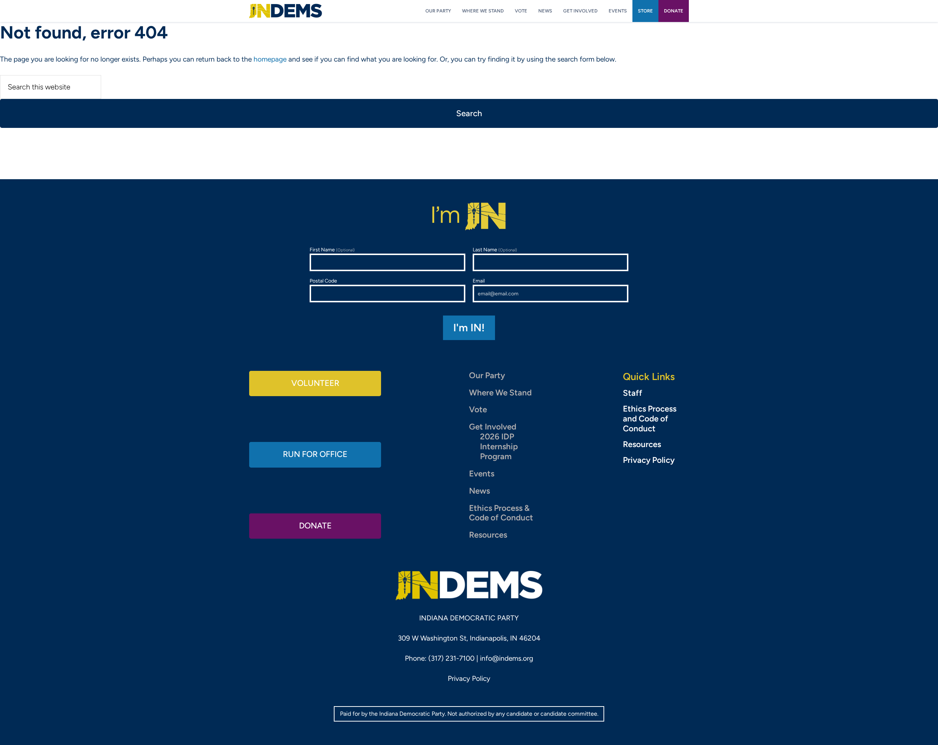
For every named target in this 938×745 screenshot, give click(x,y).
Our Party (487, 375)
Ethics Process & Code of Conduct (501, 513)
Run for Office (315, 454)
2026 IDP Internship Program (499, 446)
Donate (315, 526)
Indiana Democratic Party (285, 11)
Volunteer (315, 383)
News (479, 491)
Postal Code (323, 281)
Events (481, 474)
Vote (478, 409)
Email (479, 281)
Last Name (495, 250)
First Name (332, 250)
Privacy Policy (649, 460)
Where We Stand (500, 393)
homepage (270, 59)
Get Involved (492, 427)
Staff (632, 393)
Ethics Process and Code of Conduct (649, 419)
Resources (488, 535)
